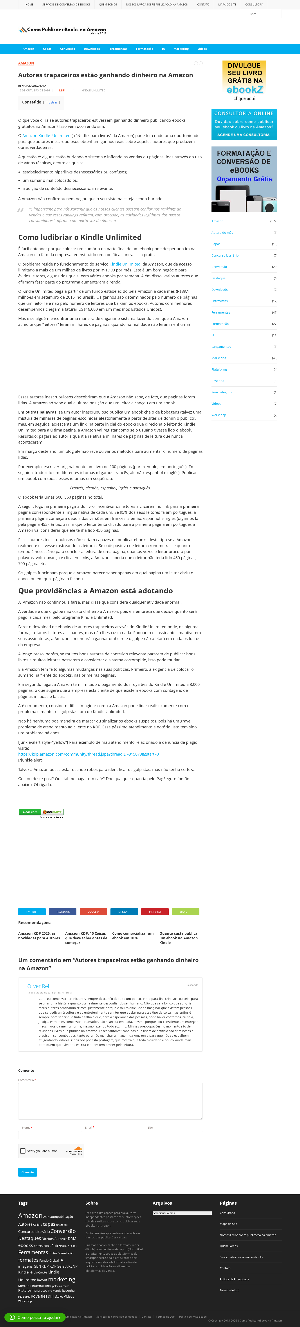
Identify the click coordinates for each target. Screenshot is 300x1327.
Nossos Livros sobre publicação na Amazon (157, 4)
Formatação (66, 1253)
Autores (25, 1224)
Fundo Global (49, 1260)
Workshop (218, 415)
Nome (27, 1127)
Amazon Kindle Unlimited (46, 135)
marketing (61, 1279)
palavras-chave (60, 1286)
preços (42, 1290)
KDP (45, 1266)
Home (29, 4)
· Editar (68, 992)
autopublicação (61, 1217)
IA (163, 49)
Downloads (92, 49)
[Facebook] (260, 49)
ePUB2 (63, 1246)
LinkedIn (123, 911)
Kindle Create (38, 1272)
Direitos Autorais (54, 1238)
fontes (53, 1253)
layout (42, 1280)
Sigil (51, 1296)
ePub (53, 1245)
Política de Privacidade (234, 1279)
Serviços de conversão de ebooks (66, 4)
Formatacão (144, 49)
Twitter (31, 911)
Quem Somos (108, 4)
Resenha (217, 381)
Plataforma (219, 369)
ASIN (46, 1217)
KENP (73, 1266)
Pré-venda (54, 1291)
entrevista (41, 1245)
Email (183, 911)
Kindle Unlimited (93, 90)
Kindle (23, 1272)
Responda (192, 984)
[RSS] (279, 49)
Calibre (37, 1225)
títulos (59, 1296)
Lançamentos (221, 346)
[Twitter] (266, 49)
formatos (28, 1259)
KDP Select (58, 1266)
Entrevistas (219, 301)
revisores (24, 1296)
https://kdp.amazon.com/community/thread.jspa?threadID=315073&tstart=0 (88, 754)
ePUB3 (72, 1246)
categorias (61, 1224)
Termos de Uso (229, 1290)
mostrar (51, 102)
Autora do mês (222, 232)
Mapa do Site (227, 4)
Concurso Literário (225, 255)
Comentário (27, 1080)
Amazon (28, 49)
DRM (72, 1238)
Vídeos (69, 1296)
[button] (35, 1317)
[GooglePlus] (272, 49)
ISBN (37, 1266)
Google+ (93, 911)
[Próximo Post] (201, 63)
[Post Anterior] (196, 63)
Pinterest (155, 911)
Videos (202, 49)
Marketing (181, 49)
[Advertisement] (110, 361)
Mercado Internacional (35, 1286)
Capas (47, 49)
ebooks (25, 1245)
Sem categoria (221, 392)
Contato (203, 4)
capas (49, 1224)
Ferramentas (117, 49)
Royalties (39, 1296)
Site (150, 1127)
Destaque (218, 278)
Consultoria (254, 4)
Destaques (29, 1238)
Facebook (63, 911)
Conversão (67, 49)
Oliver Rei (38, 986)
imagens (25, 1266)
